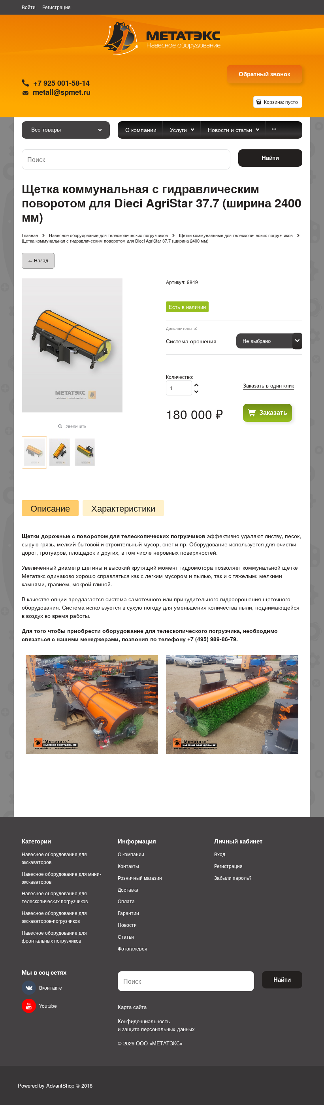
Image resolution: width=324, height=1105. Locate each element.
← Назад (38, 260)
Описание (50, 508)
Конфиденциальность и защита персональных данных (156, 1025)
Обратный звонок (264, 74)
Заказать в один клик (268, 385)
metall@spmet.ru (61, 92)
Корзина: (280, 101)
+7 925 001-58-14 (61, 82)
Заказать (273, 412)
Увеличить (76, 426)
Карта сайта (132, 1007)
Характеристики (123, 508)
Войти (29, 7)
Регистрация (56, 7)
